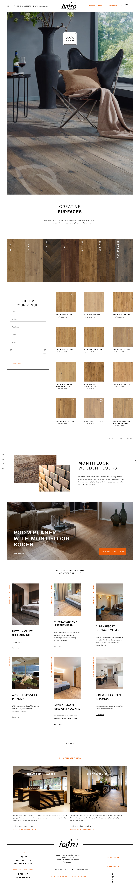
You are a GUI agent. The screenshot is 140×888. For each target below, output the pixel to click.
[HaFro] (68, 6)
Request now (57, 876)
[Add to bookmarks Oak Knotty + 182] (129, 329)
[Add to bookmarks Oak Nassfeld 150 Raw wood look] (129, 400)
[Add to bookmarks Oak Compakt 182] (129, 294)
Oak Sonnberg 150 (65, 421)
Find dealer (76, 876)
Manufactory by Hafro (23, 870)
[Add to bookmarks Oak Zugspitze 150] (101, 400)
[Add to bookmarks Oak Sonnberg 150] (72, 400)
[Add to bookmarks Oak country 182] (129, 364)
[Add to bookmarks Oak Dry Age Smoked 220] (101, 364)
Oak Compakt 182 (121, 315)
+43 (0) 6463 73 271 (57, 869)
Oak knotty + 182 (65, 349)
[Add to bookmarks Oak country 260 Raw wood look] (72, 364)
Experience (23, 877)
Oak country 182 (121, 384)
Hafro (23, 857)
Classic (23, 853)
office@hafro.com (80, 869)
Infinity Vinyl (23, 864)
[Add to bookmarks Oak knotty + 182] (72, 329)
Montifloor (23, 860)
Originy (23, 874)
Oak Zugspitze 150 (93, 421)
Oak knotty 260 (64, 315)
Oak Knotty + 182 (121, 349)
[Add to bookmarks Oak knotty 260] (72, 294)
